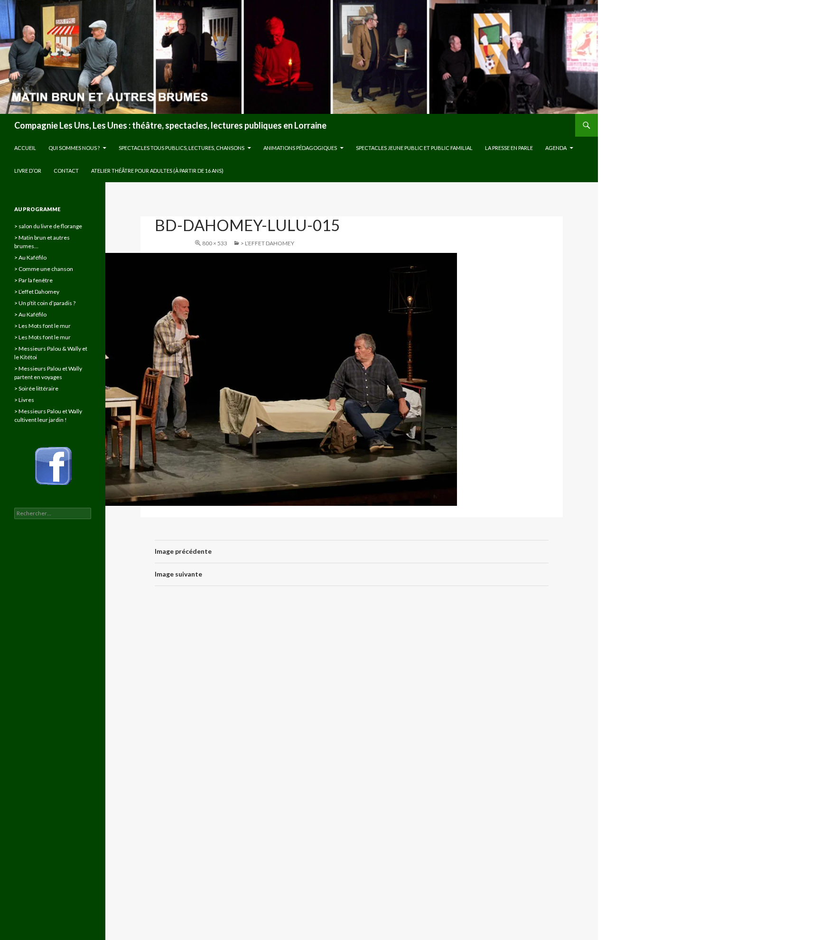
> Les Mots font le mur (42, 325)
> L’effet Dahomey (267, 243)
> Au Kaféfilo (30, 257)
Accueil (25, 148)
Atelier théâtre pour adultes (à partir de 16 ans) (157, 171)
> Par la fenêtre (33, 280)
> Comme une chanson (43, 268)
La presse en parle (509, 148)
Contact (66, 171)
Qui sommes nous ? (74, 148)
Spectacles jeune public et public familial (414, 148)
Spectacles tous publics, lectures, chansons (181, 148)
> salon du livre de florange (48, 226)
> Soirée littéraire (36, 388)
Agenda (556, 148)
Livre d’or (27, 171)
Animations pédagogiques (300, 148)
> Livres (24, 399)
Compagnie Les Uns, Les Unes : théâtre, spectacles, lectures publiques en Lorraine (170, 125)
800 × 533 (214, 243)
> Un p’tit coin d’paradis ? (44, 303)
